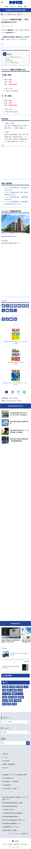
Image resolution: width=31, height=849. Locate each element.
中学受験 (12, 687)
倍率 (4, 690)
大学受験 (19, 687)
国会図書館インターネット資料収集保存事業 (14, 774)
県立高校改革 (6, 704)
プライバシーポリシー (15, 847)
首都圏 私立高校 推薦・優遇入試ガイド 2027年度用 (16, 341)
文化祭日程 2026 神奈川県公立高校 (15, 10)
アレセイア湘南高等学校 (12, 62)
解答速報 (20, 697)
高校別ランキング (17, 693)
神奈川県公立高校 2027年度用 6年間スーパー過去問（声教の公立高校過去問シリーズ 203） (15, 383)
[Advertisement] (15, 162)
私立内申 (19, 6)
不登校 (14, 704)
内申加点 (8, 59)
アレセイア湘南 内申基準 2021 (13, 57)
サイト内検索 (8, 844)
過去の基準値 (9, 60)
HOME (16, 841)
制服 (11, 700)
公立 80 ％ (13, 6)
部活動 (5, 697)
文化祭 (20, 690)
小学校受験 (17, 700)
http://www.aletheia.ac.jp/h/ (8, 236)
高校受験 (9, 400)
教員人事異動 (12, 697)
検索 (7, 6)
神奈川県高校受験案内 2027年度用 (16, 362)
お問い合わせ (24, 844)
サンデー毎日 (6, 693)
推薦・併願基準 (13, 398)
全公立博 (5, 700)
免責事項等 (16, 844)
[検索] (28, 743)
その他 (26, 687)
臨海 (25, 6)
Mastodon (5, 767)
